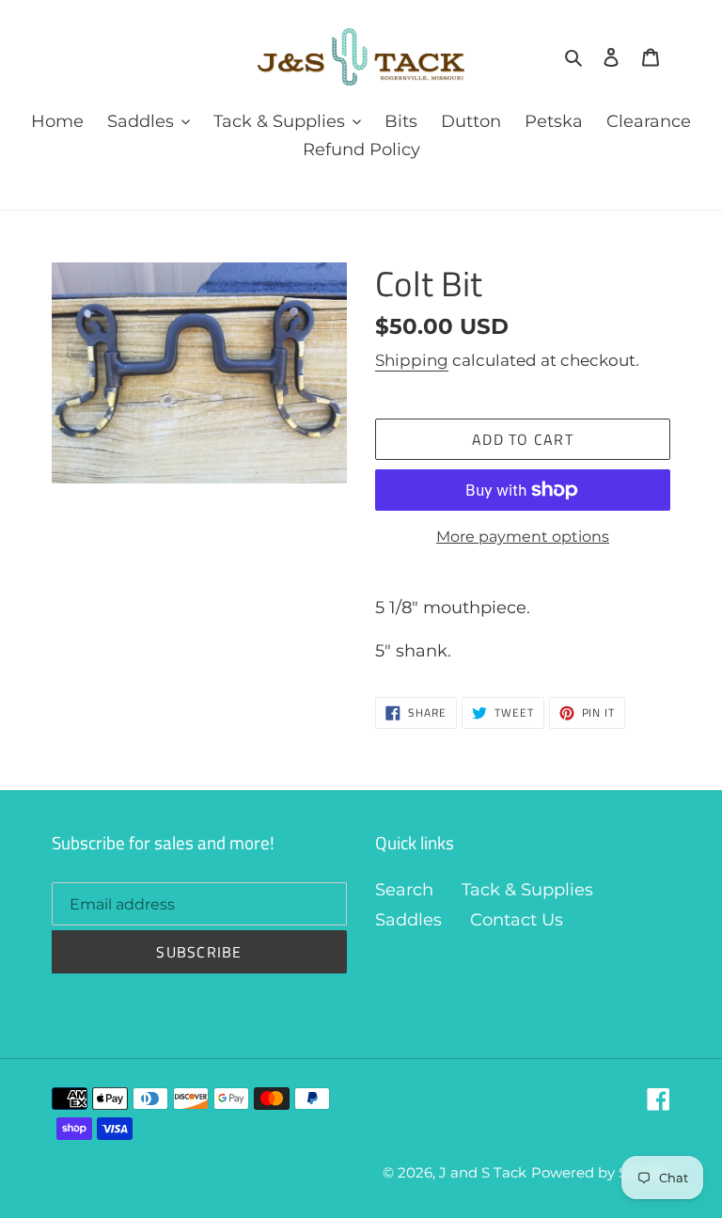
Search (404, 889)
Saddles (408, 920)
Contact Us (516, 920)
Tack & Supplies (527, 889)
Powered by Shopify (600, 1172)
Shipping (411, 360)
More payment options (522, 537)
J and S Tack (482, 1172)
